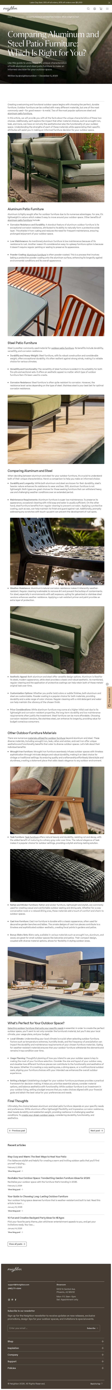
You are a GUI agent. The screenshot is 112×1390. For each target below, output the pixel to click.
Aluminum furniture (36, 254)
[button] (56, 1341)
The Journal (19, 17)
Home (10, 17)
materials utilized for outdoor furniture (46, 738)
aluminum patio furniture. (20, 113)
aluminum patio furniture (20, 220)
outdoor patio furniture (62, 348)
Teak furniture (32, 837)
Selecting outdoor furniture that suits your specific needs (35, 1028)
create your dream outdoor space (38, 1115)
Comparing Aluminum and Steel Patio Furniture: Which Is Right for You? (52, 17)
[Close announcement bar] (109, 2)
